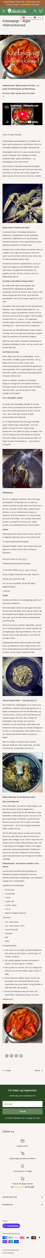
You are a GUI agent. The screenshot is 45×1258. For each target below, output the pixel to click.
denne (24, 559)
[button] (31, 17)
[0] (40, 11)
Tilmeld (22, 1111)
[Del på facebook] (6, 1056)
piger (27, 570)
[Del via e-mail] (21, 1056)
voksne (21, 570)
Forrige (8, 1070)
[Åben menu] (3, 11)
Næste (37, 1070)
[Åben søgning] (35, 11)
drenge (34, 570)
